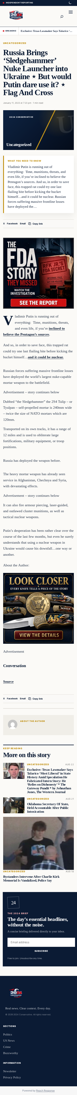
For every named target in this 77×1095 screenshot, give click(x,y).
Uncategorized (14, 43)
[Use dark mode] (70, 3)
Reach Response (45, 1090)
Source (8, 682)
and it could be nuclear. (46, 357)
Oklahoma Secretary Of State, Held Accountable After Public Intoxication (48, 807)
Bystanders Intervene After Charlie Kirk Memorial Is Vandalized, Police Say (31, 878)
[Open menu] (70, 16)
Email (23, 223)
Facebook (12, 223)
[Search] (61, 16)
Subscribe (41, 951)
